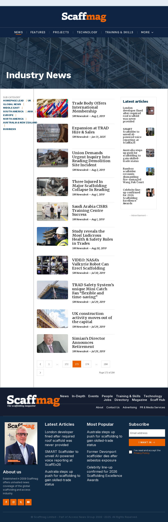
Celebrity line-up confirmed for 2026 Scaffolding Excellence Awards (132, 196)
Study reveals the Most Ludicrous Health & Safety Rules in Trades (92, 237)
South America (13, 111)
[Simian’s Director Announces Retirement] (52, 343)
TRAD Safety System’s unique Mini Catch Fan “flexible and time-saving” (93, 290)
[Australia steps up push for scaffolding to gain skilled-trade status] (150, 153)
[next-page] (40, 372)
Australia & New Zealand (20, 122)
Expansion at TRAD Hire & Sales (90, 130)
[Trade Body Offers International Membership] (52, 108)
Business (9, 129)
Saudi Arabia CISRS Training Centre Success (90, 210)
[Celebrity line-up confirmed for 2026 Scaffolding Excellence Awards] (150, 192)
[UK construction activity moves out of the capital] (52, 318)
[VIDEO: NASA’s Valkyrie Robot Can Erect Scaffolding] (52, 265)
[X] (21, 502)
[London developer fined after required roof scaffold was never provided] (150, 111)
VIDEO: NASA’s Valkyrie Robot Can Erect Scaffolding (90, 264)
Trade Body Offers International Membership (89, 107)
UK (29, 100)
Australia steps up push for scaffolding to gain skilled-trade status (132, 156)
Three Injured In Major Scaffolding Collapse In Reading (91, 185)
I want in (145, 442)
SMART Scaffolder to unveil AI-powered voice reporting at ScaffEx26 (132, 135)
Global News (12, 104)
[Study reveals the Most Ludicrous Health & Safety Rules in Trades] (52, 236)
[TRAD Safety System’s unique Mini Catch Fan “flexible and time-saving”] (52, 290)
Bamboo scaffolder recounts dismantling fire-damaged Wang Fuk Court (133, 175)
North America (13, 118)
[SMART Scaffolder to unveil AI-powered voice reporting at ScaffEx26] (150, 132)
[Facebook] (6, 502)
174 (87, 364)
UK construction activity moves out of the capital (92, 317)
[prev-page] (40, 364)
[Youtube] (28, 502)
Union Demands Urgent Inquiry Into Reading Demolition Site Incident (91, 158)
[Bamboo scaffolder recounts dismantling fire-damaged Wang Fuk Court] (150, 171)
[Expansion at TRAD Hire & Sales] (52, 133)
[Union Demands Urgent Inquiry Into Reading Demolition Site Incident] (52, 158)
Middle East (11, 107)
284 (106, 364)
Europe (8, 115)
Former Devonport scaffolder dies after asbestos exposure (102, 456)
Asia (30, 111)
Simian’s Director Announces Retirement (88, 342)
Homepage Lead (13, 100)
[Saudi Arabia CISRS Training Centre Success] (52, 211)
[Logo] (84, 16)
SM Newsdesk (80, 116)
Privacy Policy (141, 453)
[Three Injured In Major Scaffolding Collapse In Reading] (52, 186)
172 (66, 364)
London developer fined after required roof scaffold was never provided (133, 114)
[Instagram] (13, 502)
